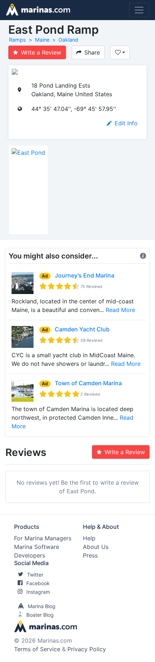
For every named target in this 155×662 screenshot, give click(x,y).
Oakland (68, 40)
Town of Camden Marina (88, 383)
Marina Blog (42, 606)
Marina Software (36, 546)
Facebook (38, 583)
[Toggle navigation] (139, 10)
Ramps (17, 40)
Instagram (38, 592)
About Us (95, 546)
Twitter (35, 575)
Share (92, 52)
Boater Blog (40, 615)
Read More (120, 309)
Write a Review (41, 52)
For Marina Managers (42, 538)
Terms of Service (37, 649)
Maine (42, 40)
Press (90, 555)
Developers (29, 555)
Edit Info (126, 123)
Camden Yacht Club (82, 329)
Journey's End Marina (84, 275)
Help (89, 538)
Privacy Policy (86, 649)
